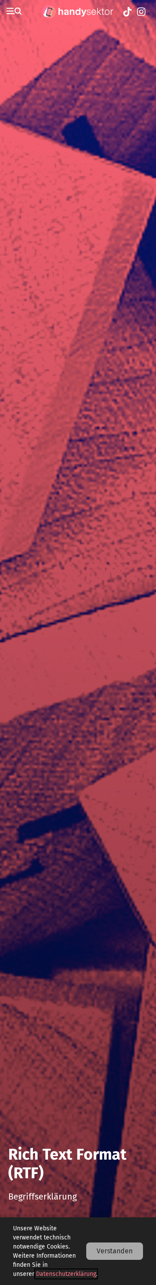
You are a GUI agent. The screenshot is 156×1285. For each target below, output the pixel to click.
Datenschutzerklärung (66, 1274)
